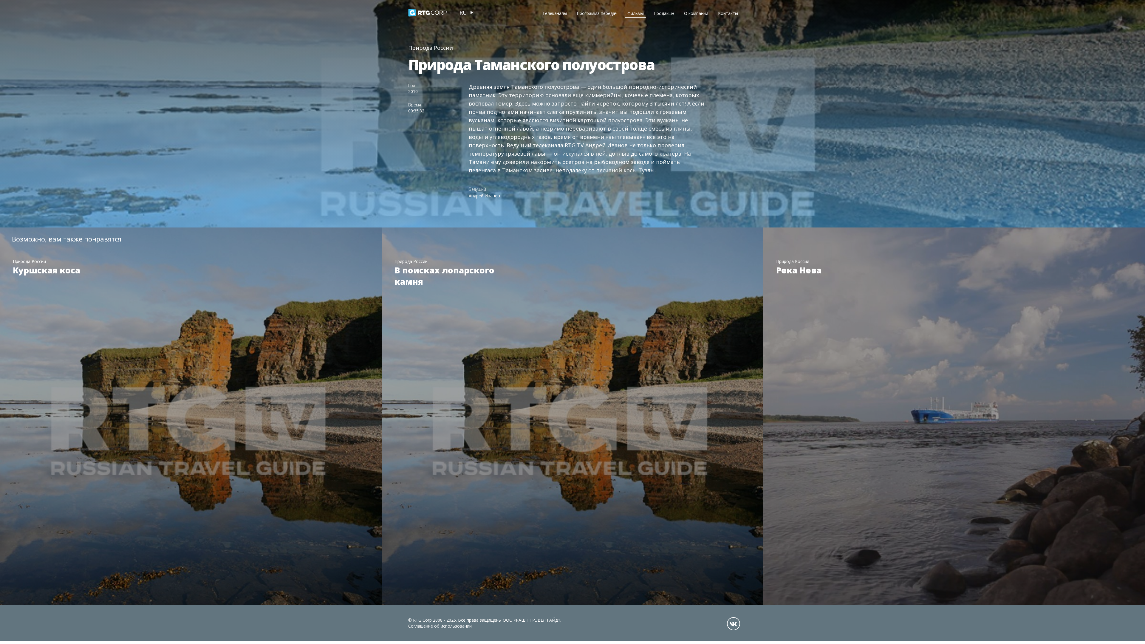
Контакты (728, 13)
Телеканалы (554, 13)
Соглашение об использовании (440, 626)
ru (463, 12)
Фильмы (635, 13)
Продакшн (664, 13)
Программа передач (597, 13)
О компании (696, 13)
